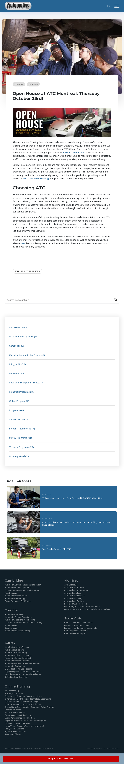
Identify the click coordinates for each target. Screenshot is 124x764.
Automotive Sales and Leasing (17, 630)
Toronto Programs (19, 446)
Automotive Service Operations (18, 587)
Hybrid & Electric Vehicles (15, 731)
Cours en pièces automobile (76, 630)
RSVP (23, 243)
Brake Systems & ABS (14, 693)
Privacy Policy (47, 748)
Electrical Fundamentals (15, 712)
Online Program (17, 400)
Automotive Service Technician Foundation (23, 585)
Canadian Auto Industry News (24, 354)
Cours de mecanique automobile (78, 622)
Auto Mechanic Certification (76, 590)
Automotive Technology (15, 598)
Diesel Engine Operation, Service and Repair (23, 696)
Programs (14, 410)
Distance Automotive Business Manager (22, 701)
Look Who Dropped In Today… (25, 382)
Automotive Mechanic (14, 614)
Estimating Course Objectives (17, 723)
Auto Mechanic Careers (74, 587)
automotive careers (73, 152)
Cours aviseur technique (74, 633)
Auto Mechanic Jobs (72, 593)
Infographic (15, 364)
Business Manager (12, 628)
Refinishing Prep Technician (16, 677)
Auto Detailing (11, 593)
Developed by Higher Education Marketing (102, 748)
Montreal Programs (19, 391)
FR (108, 6)
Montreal (33, 84)
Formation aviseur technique (76, 625)
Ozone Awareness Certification (18, 601)
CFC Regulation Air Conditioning (18, 669)
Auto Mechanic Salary (73, 598)
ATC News (19, 84)
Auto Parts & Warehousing (16, 652)
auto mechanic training (36, 178)
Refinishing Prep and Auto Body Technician (23, 674)
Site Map (37, 748)
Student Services (18, 419)
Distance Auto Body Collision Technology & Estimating (28, 699)
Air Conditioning (12, 690)
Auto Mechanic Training (74, 601)
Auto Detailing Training (14, 650)
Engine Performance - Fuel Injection (20, 718)
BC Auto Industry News (21, 336)
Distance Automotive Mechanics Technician (23, 704)
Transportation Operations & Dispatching (22, 590)
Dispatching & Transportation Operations (82, 606)
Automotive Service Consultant (18, 658)
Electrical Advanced (13, 709)
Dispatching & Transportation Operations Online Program (29, 707)
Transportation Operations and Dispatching (23, 622)
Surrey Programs (18, 437)
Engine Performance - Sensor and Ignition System (25, 720)
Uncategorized (17, 456)
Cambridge (15, 345)
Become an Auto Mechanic (75, 604)
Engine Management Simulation (18, 715)
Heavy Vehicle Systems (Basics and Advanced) (24, 726)
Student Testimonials (20, 428)
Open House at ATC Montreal (27, 271)
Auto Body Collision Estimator (17, 647)
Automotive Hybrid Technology (18, 655)
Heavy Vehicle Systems (14, 728)
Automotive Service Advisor (16, 595)
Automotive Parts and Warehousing (20, 620)
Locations (14, 373)
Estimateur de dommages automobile (80, 628)
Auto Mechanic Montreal (74, 595)
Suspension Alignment (14, 734)
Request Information (60, 759)
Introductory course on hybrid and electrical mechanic (87, 609)
